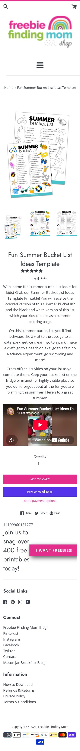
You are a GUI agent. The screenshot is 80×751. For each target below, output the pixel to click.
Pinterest (10, 633)
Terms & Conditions (19, 701)
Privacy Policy (14, 696)
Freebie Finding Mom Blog (25, 627)
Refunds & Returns (19, 690)
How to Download (18, 684)
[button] (32, 270)
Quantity (40, 456)
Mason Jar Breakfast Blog (24, 662)
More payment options (40, 501)
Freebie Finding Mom (53, 727)
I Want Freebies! (54, 550)
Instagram (11, 639)
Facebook (11, 644)
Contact (9, 656)
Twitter (9, 650)
